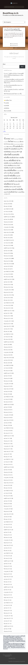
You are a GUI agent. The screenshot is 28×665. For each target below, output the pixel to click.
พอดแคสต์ (19, 144)
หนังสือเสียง (6, 108)
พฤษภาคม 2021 (7, 326)
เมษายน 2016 (7, 485)
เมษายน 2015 (7, 516)
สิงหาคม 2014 (7, 537)
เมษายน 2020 (7, 360)
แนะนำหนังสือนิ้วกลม (10, 181)
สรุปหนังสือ (6, 105)
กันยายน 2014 (7, 535)
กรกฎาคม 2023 (7, 258)
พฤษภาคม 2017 (7, 451)
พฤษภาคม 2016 (7, 482)
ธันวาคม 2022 (7, 276)
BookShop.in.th (10, 13)
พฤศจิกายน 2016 (8, 467)
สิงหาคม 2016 (7, 475)
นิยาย (15, 141)
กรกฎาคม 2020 (7, 352)
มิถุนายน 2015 (7, 511)
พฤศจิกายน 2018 (8, 404)
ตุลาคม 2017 (7, 438)
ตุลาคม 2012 (7, 589)
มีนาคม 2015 (7, 519)
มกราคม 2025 (7, 211)
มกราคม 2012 (7, 605)
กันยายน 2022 (7, 284)
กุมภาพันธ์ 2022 (7, 303)
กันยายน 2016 (7, 472)
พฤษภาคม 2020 (7, 357)
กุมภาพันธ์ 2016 (7, 490)
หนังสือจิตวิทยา (14, 157)
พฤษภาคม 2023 (7, 263)
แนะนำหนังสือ (9, 175)
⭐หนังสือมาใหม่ (8, 100)
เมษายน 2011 (7, 621)
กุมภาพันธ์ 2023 (7, 271)
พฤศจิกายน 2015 (8, 498)
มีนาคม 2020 (7, 363)
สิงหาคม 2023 (7, 256)
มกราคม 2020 (7, 368)
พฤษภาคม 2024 (7, 232)
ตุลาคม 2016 (7, 469)
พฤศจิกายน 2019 (8, 373)
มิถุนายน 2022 (7, 292)
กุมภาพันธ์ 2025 (7, 209)
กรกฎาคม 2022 (7, 290)
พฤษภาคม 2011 (7, 618)
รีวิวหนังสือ (6, 103)
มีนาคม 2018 (7, 425)
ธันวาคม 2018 (7, 402)
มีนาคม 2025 (7, 206)
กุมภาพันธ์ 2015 (7, 522)
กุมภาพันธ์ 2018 (7, 428)
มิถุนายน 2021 (7, 323)
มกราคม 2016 (7, 493)
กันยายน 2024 (7, 222)
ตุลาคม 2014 (7, 532)
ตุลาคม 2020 (7, 344)
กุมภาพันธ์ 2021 (7, 334)
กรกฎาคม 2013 (7, 571)
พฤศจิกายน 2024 (8, 216)
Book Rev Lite (12, 661)
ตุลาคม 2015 (7, 501)
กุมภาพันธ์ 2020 (7, 365)
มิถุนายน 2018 (7, 417)
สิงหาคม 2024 (7, 224)
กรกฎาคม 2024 (7, 227)
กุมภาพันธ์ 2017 (7, 459)
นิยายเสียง (11, 144)
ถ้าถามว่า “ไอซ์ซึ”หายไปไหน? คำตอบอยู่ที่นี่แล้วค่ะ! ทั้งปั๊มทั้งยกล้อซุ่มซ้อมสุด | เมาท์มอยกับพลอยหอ (14, 75)
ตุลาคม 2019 (7, 376)
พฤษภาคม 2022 (7, 295)
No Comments (14, 43)
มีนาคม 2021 (7, 331)
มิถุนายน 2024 (7, 230)
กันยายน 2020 (7, 347)
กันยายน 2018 (7, 409)
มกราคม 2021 (7, 336)
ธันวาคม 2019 (7, 370)
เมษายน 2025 (7, 203)
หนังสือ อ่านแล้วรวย (10, 168)
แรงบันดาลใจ (7, 194)
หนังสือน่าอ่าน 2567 (13, 165)
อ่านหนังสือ (18, 170)
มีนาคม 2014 (7, 550)
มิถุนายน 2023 (7, 261)
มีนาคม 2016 (7, 488)
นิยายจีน (18, 141)
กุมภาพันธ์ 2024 (7, 240)
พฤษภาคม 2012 (7, 597)
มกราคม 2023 (7, 274)
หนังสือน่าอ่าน (14, 160)
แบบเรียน (21, 192)
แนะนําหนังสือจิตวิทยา (11, 192)
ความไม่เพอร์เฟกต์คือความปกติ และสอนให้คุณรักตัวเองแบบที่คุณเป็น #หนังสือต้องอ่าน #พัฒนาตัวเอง (14, 81)
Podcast (21, 139)
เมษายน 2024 (7, 235)
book (15, 139)
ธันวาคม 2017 (7, 433)
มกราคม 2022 (7, 305)
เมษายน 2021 (7, 329)
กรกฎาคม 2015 (7, 509)
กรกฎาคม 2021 (7, 321)
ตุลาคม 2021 (7, 313)
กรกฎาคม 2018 (7, 415)
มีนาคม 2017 (7, 456)
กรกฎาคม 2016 (7, 477)
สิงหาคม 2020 (7, 349)
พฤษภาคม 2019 (7, 389)
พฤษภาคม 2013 (7, 576)
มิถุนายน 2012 (7, 595)
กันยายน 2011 (7, 610)
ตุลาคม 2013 (7, 563)
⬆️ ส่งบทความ (14, 3)
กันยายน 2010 (7, 631)
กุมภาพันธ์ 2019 (7, 396)
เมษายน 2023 (7, 266)
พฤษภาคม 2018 (7, 420)
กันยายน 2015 (7, 503)
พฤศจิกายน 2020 (8, 342)
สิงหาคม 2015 (7, 506)
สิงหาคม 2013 (7, 569)
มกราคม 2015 (7, 524)
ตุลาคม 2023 (7, 250)
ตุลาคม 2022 (7, 282)
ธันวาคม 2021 (7, 308)
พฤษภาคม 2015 (7, 514)
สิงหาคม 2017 (7, 443)
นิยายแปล (15, 144)
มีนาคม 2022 (7, 300)
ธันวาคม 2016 (7, 464)
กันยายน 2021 (7, 316)
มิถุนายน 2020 (7, 355)
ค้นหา (4, 64)
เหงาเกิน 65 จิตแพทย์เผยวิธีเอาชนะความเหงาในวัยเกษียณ (12, 29)
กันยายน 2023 (7, 253)
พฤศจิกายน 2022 (8, 279)
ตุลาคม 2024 (7, 219)
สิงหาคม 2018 (7, 412)
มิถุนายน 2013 (7, 574)
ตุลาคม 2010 (7, 629)
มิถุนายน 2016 (7, 480)
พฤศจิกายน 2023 (8, 248)
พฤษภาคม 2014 (7, 545)
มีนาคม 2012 (7, 600)
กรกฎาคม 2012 (7, 592)
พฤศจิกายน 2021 (8, 310)
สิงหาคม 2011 (7, 613)
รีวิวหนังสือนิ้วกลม (14, 149)
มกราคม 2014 (7, 556)
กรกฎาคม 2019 (7, 383)
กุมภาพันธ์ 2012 (7, 602)
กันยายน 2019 (7, 378)
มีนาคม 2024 (7, 237)
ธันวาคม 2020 (7, 339)
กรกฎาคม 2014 (7, 540)
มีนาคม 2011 (7, 623)
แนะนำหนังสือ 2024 (15, 178)
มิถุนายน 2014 (7, 542)
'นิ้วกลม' (7, 138)
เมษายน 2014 (7, 548)
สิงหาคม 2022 (7, 287)
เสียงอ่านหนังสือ (7, 111)
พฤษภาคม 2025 (7, 201)
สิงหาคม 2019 (7, 381)
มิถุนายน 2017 (7, 449)
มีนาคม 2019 (7, 394)
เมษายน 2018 (7, 423)
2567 (12, 139)
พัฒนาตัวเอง (10, 146)
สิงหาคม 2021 (7, 318)
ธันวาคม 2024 (7, 214)
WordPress (22, 661)
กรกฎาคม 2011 (7, 615)
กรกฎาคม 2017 (7, 446)
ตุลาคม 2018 (7, 407)
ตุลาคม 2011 (7, 608)
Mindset (17, 139)
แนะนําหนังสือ (17, 189)
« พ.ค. (4, 131)
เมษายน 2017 (7, 454)
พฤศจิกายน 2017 (8, 436)
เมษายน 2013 (7, 579)
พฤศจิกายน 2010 (8, 626)
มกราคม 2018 (7, 430)
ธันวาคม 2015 (7, 496)
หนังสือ (6, 157)
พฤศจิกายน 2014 (8, 529)
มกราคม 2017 (7, 462)
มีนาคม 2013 (7, 582)
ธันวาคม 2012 (7, 584)
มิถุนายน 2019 (7, 386)
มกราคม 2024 (7, 243)
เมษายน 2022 (7, 297)
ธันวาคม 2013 (7, 558)
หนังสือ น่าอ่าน (8, 163)
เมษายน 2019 (7, 391)
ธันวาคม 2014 (7, 527)
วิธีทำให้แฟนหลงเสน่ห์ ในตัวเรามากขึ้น (13, 94)
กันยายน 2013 (7, 566)
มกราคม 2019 (7, 399)
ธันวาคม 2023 (7, 245)
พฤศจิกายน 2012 (8, 587)
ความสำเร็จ (6, 141)
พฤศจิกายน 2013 (8, 561)
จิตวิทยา (11, 141)
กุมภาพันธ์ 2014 (7, 553)
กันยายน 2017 (7, 441)
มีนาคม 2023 (7, 269)
